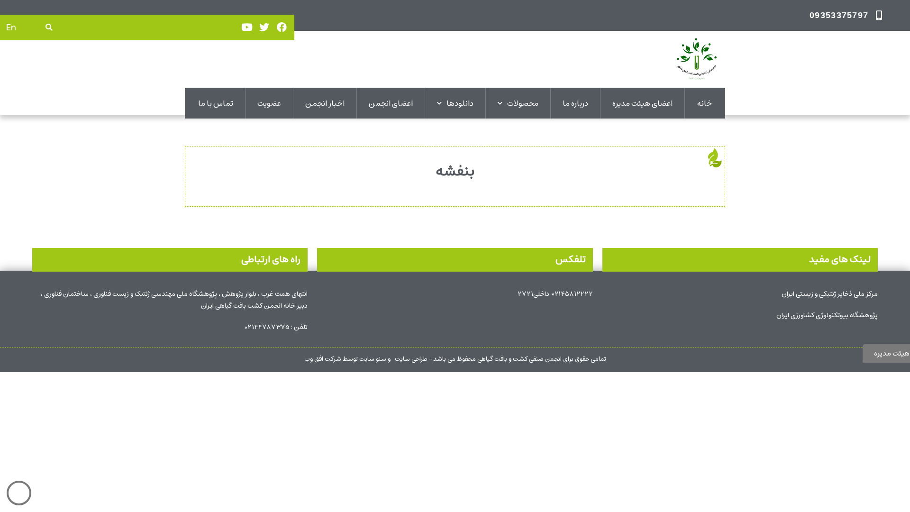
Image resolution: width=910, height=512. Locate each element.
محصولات (522, 103)
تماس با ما (215, 103)
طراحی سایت (411, 359)
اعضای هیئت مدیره (642, 103)
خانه (704, 103)
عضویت (269, 103)
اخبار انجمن (325, 103)
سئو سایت (372, 359)
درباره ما (575, 103)
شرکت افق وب (322, 359)
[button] (49, 27)
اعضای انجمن (391, 103)
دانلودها (459, 103)
